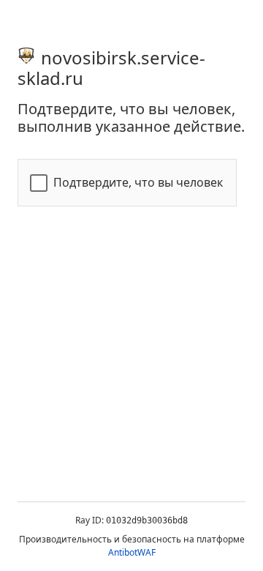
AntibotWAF (132, 552)
